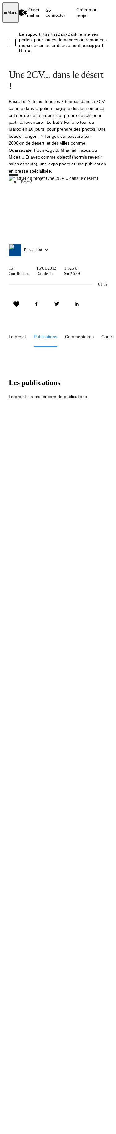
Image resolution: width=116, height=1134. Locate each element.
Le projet (17, 336)
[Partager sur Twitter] (56, 304)
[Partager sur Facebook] (36, 304)
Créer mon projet (86, 12)
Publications (45, 336)
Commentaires (79, 336)
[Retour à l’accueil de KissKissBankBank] (23, 12)
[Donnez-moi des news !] (16, 304)
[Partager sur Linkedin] (76, 304)
